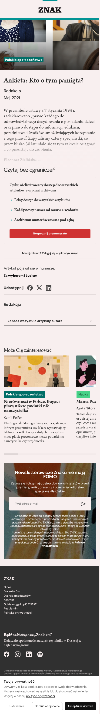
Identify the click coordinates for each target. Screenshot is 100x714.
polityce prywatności (40, 696)
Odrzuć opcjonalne (47, 706)
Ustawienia (17, 706)
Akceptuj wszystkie (80, 706)
